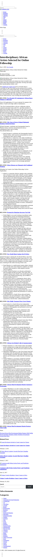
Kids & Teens (6, 528)
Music (4, 23)
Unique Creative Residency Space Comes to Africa (13, 478)
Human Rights (7, 526)
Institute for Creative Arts (8, 86)
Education (5, 514)
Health (5, 523)
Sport (4, 539)
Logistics (5, 531)
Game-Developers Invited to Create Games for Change (15, 445)
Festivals (5, 14)
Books (4, 22)
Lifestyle (5, 15)
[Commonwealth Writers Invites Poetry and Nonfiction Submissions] (16, 464)
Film (4, 17)
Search (2, 484)
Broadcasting (6, 508)
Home (4, 12)
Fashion (5, 517)
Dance (4, 511)
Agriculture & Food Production (11, 500)
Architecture (6, 501)
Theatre (5, 541)
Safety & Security (7, 537)
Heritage (5, 524)
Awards (5, 24)
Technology (6, 540)
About (4, 498)
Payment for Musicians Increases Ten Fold (18, 212)
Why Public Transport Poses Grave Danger (19, 301)
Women (5, 547)
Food (4, 521)
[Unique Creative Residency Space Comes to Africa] (13, 475)
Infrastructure (6, 527)
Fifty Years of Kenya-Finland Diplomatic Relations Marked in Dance (14, 123)
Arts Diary (6, 504)
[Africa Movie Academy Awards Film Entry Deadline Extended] (16, 452)
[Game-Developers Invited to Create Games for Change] (14, 442)
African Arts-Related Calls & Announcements (19, 343)
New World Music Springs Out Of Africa (18, 254)
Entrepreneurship (7, 515)
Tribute (5, 544)
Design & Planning (8, 513)
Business (5, 13)
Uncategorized (7, 546)
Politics (5, 21)
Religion (5, 536)
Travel (4, 19)
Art (4, 18)
